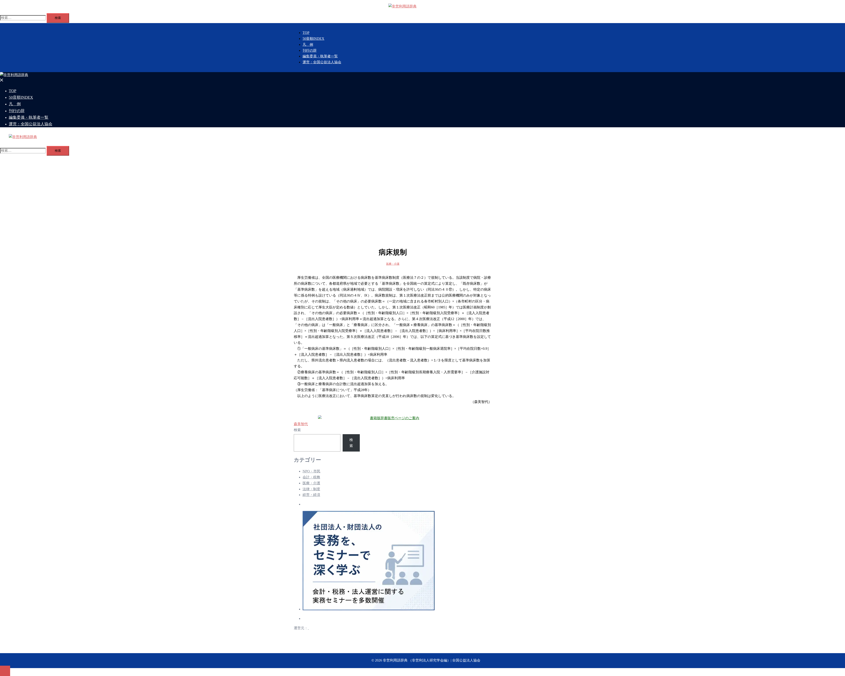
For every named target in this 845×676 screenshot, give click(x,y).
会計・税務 (311, 477)
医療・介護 (392, 263)
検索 (297, 430)
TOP (306, 33)
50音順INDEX (313, 38)
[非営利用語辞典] (402, 6)
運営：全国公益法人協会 (322, 62)
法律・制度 (311, 489)
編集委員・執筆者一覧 (320, 56)
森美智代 (301, 424)
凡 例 (308, 44)
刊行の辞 (310, 50)
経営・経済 (311, 495)
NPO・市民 (311, 471)
